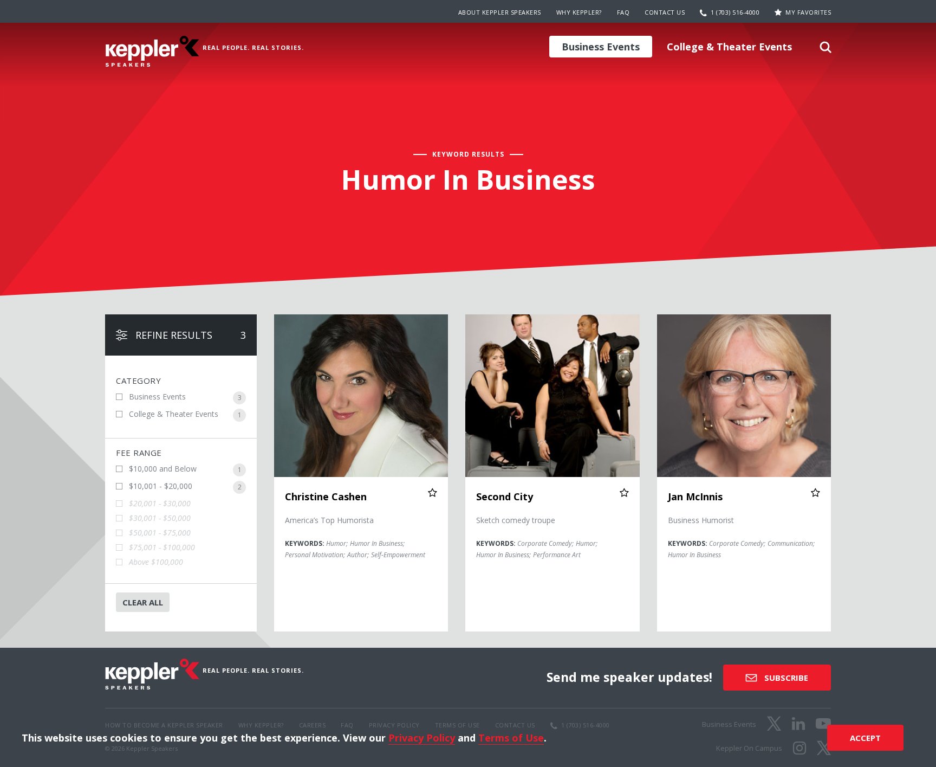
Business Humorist (701, 520)
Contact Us (665, 12)
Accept (865, 737)
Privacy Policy (421, 737)
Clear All (142, 602)
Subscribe (785, 677)
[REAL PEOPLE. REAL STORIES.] (152, 51)
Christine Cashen (326, 496)
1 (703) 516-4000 (735, 12)
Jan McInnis (695, 496)
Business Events (601, 46)
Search (825, 50)
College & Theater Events (729, 46)
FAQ (623, 12)
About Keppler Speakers (499, 12)
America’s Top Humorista (329, 520)
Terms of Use (511, 737)
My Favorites (808, 12)
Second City (504, 496)
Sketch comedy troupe (515, 520)
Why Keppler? (579, 12)
